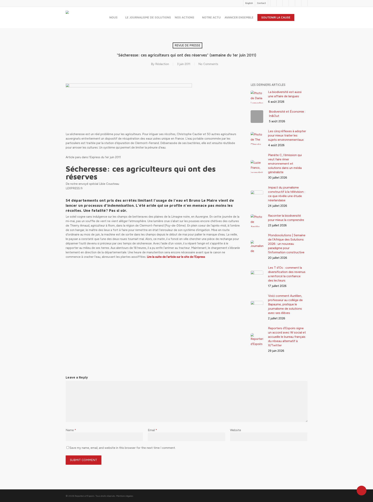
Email (152, 430)
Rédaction (162, 64)
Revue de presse (187, 45)
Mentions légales (124, 496)
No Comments (208, 64)
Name (71, 430)
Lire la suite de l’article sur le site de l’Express (176, 257)
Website (235, 430)
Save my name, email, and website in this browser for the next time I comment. (123, 448)
